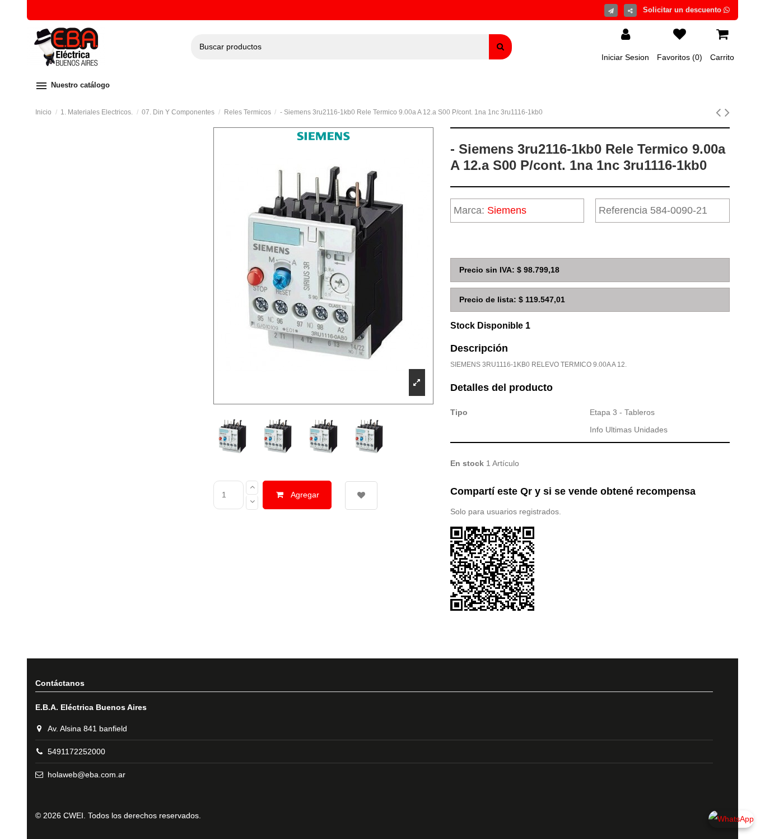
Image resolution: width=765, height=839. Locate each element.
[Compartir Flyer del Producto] (610, 10)
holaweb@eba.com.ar (86, 774)
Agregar (305, 494)
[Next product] (727, 112)
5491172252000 (76, 751)
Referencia (623, 210)
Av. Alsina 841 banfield (87, 728)
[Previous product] (720, 112)
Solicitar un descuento (683, 10)
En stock (467, 463)
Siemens (506, 210)
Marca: (469, 210)
